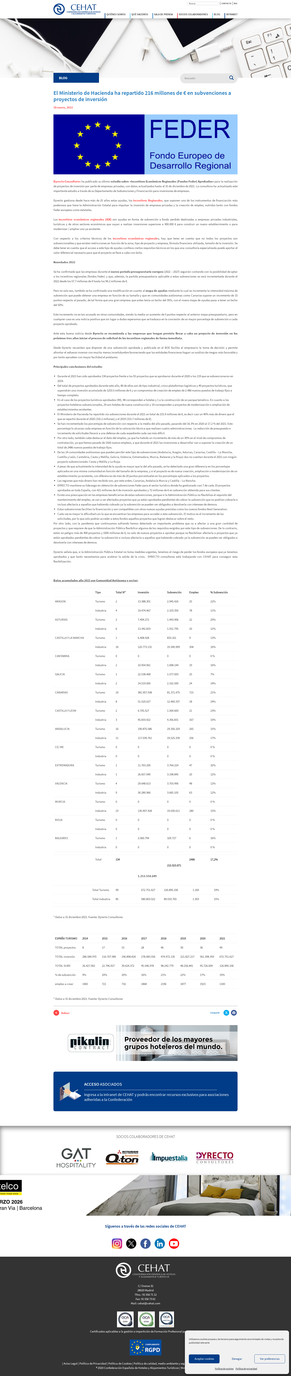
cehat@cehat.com (149, 1303)
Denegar (237, 1359)
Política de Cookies (120, 1363)
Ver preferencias (270, 1359)
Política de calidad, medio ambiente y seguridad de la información (174, 1363)
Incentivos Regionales (147, 200)
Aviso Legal (70, 1363)
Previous (50, 1158)
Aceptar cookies (204, 1359)
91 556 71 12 (149, 1294)
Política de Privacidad (92, 1363)
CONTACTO (226, 3)
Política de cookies (224, 1368)
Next (240, 1158)
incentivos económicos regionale (135, 238)
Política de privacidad (246, 1368)
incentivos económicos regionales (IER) (85, 219)
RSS (235, 3)
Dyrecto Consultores (67, 181)
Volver (65, 1013)
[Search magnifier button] (233, 76)
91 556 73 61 (148, 1299)
